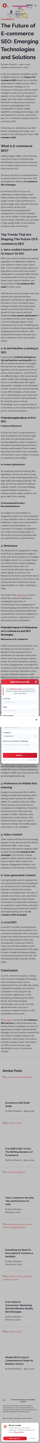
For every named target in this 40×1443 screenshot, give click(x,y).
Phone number (8, 715)
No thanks (32, 1438)
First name (6, 698)
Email (5, 707)
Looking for (7, 732)
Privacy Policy (32, 760)
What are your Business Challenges (16, 741)
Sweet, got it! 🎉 (15, 1438)
